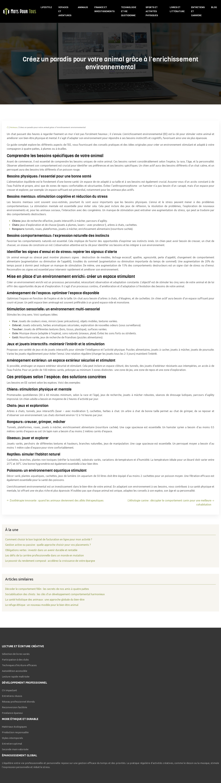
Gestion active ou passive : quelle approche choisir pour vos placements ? (48, 544)
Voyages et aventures (64, 11)
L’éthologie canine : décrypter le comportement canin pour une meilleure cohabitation (169, 502)
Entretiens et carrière (198, 11)
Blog (214, 7)
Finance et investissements (104, 9)
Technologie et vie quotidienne (128, 11)
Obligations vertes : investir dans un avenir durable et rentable (41, 550)
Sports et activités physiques (152, 11)
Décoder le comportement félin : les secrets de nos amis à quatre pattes (47, 588)
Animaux (83, 7)
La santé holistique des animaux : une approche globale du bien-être (44, 599)
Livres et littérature (177, 9)
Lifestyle (46, 7)
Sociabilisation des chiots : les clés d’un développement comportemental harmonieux (55, 594)
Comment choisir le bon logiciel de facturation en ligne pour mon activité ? (48, 539)
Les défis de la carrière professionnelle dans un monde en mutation (44, 555)
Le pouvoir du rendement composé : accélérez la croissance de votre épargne (50, 560)
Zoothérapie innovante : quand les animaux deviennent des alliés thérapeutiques (57, 500)
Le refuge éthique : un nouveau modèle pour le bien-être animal (41, 604)
